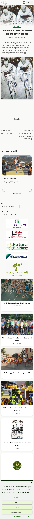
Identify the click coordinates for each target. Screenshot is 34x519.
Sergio (11, 37)
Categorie (4, 211)
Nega (17, 507)
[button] (31, 483)
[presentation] (17, 165)
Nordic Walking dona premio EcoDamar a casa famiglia (26, 135)
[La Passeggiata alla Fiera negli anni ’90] (17, 359)
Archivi (3, 203)
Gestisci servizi (16, 497)
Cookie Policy (8, 516)
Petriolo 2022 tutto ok (7, 133)
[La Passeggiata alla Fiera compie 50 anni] (17, 465)
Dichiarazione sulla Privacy (18, 516)
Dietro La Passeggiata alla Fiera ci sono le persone (17, 409)
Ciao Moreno (10, 178)
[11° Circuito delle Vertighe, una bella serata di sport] (17, 324)
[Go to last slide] (4, 173)
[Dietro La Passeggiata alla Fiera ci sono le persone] (17, 393)
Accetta (17, 502)
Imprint (27, 516)
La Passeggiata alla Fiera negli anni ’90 (17, 373)
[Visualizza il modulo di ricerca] (20, 2)
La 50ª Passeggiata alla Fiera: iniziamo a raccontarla (17, 304)
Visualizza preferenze (17, 512)
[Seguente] (29, 173)
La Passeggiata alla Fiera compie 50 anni (17, 480)
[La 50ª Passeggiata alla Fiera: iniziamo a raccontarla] (17, 290)
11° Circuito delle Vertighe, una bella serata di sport (17, 339)
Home (3, 21)
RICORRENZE (11, 21)
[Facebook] (24, 2)
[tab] (13, 193)
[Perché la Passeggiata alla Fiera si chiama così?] (17, 429)
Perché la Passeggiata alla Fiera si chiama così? (17, 444)
